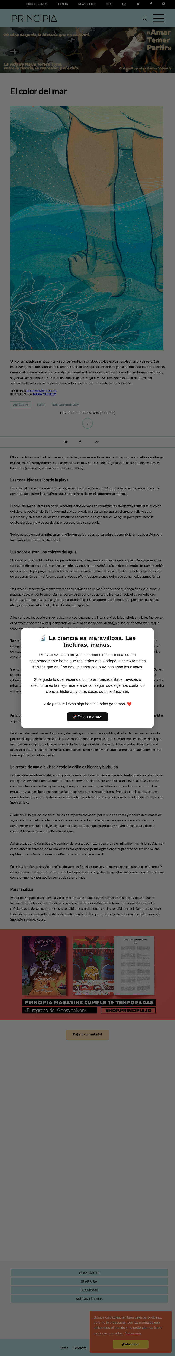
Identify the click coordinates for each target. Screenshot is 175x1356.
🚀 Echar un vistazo (87, 717)
